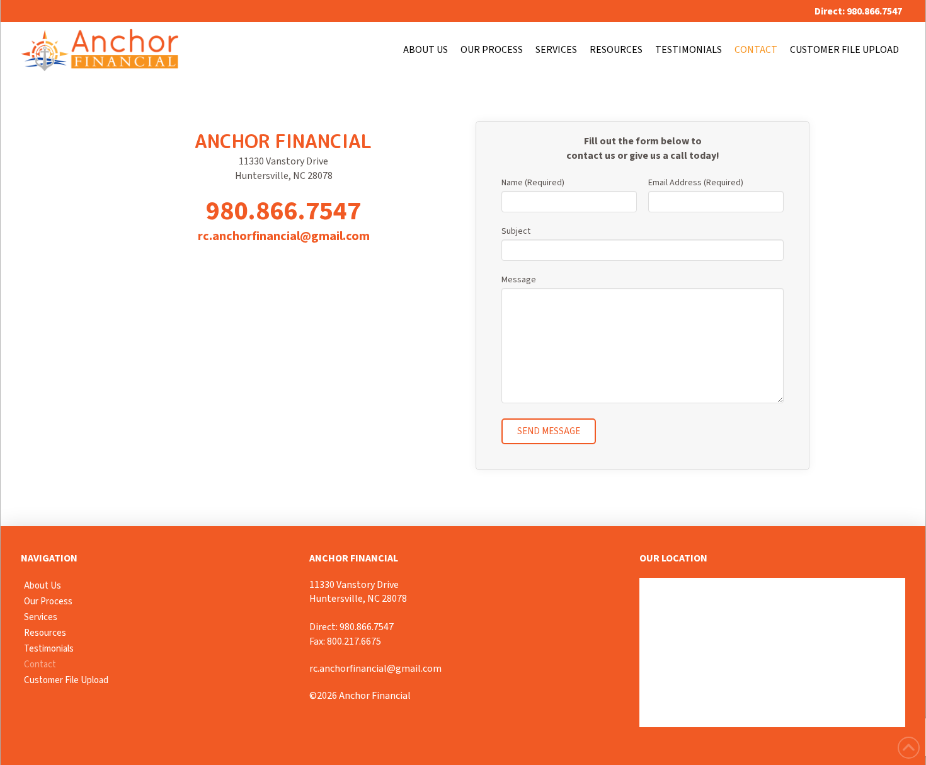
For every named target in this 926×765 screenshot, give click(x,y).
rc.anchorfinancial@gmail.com (284, 236)
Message (518, 279)
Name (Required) (532, 182)
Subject (515, 231)
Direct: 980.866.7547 (351, 627)
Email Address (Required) (695, 182)
